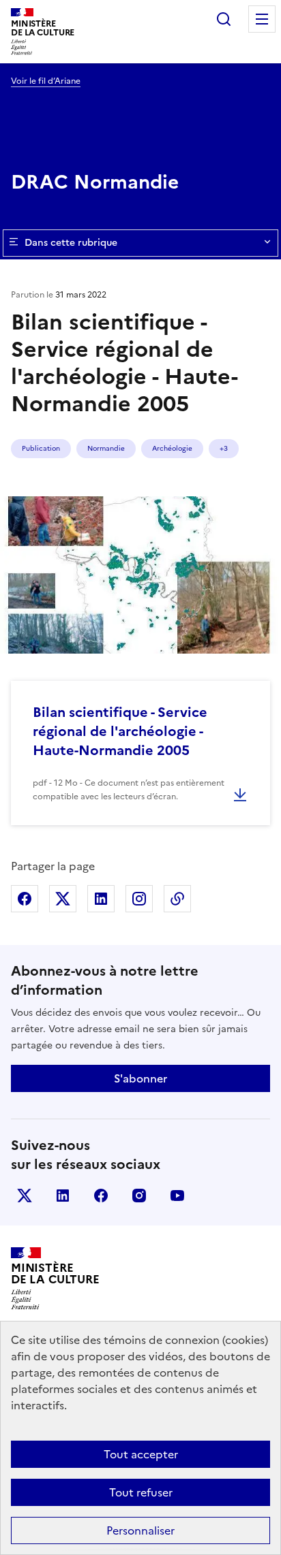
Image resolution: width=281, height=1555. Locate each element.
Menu (262, 19)
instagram (139, 1195)
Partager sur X (62, 898)
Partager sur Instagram (139, 898)
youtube (177, 1195)
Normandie (106, 448)
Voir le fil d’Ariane (45, 81)
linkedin (62, 1195)
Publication (41, 448)
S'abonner (140, 1078)
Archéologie (172, 448)
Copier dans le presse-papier (177, 898)
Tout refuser (141, 1492)
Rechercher (223, 19)
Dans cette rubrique (71, 243)
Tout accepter (141, 1454)
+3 (224, 448)
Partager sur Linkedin (101, 898)
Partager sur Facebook (24, 898)
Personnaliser (140, 1530)
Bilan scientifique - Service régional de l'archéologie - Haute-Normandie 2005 (120, 731)
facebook (101, 1195)
